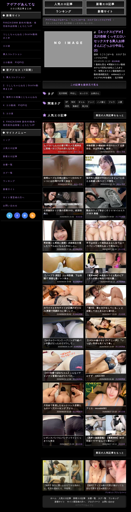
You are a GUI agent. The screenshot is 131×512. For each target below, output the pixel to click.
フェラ (112, 102)
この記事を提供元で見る (84, 84)
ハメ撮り (101, 102)
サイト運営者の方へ (14, 197)
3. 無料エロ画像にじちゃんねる (20, 97)
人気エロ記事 (10, 148)
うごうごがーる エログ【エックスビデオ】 (91, 20)
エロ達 (6, 46)
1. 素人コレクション (14, 77)
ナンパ (91, 102)
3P (66, 102)
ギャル (81, 102)
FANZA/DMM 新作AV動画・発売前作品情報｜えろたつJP (20, 24)
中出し (73, 93)
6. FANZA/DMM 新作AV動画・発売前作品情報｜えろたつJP (20, 123)
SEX (73, 102)
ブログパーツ (94, 502)
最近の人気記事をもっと (110, 115)
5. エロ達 (8, 113)
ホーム (53, 498)
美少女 (85, 106)
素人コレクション (12, 54)
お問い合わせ (10, 205)
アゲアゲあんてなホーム (56, 20)
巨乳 (67, 106)
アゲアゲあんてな (21, 6)
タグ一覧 (8, 173)
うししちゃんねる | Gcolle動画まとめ (20, 36)
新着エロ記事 (10, 156)
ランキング (9, 181)
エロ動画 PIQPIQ (13, 62)
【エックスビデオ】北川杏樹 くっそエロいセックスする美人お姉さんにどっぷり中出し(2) (109, 41)
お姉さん (95, 93)
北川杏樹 (63, 93)
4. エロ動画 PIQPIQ (15, 105)
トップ (6, 140)
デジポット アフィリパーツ (115, 492)
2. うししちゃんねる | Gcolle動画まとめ (20, 87)
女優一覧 (8, 164)
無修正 (76, 106)
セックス (84, 93)
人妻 (120, 102)
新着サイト (9, 189)
